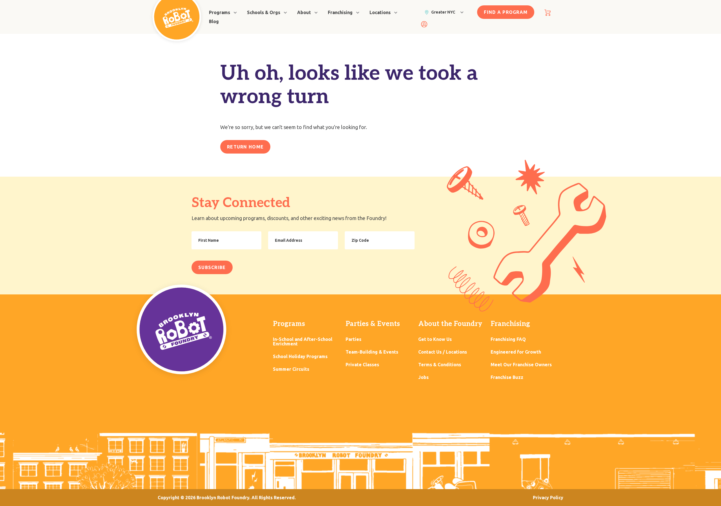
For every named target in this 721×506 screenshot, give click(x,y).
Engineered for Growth (516, 352)
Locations (380, 12)
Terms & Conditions (439, 364)
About (304, 12)
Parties (353, 339)
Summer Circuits (291, 369)
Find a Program (506, 12)
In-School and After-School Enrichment (302, 341)
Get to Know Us (435, 339)
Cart (547, 13)
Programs (219, 12)
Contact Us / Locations (442, 352)
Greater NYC (443, 12)
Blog (214, 21)
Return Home (245, 146)
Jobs (423, 377)
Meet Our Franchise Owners (521, 364)
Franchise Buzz (507, 377)
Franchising (340, 12)
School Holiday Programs (300, 356)
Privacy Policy (548, 497)
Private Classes (362, 364)
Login (424, 24)
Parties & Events (373, 324)
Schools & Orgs (263, 12)
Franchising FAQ (508, 339)
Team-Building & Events (372, 352)
